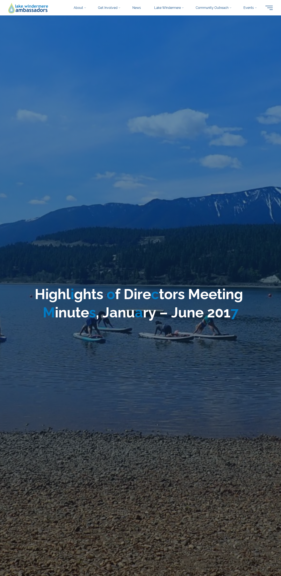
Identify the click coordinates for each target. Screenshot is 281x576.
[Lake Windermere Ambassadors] (28, 8)
